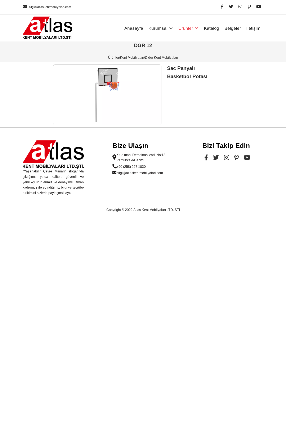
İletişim (253, 28)
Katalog (211, 28)
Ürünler (185, 28)
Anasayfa (133, 28)
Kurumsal (157, 28)
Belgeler (232, 28)
